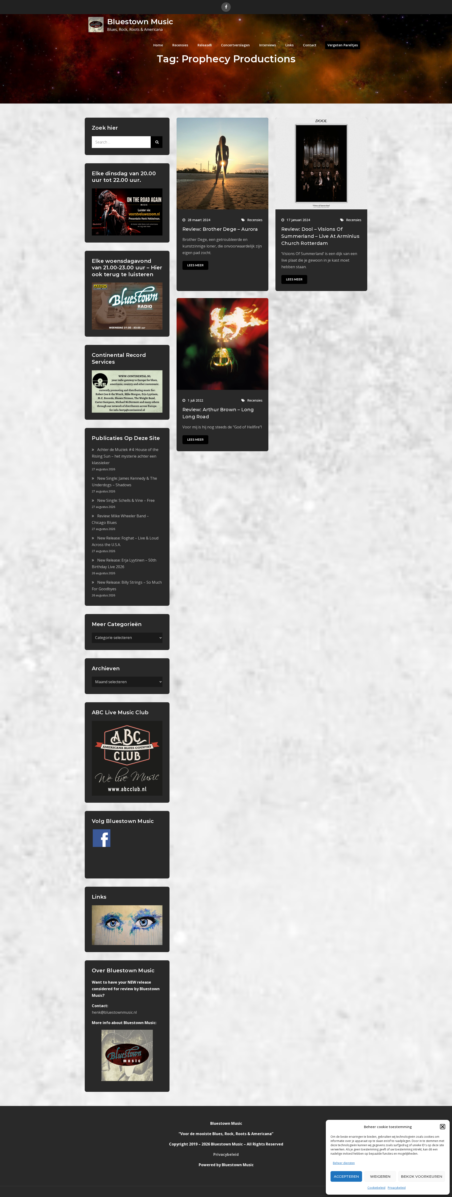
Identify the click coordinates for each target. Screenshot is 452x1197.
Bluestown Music (140, 21)
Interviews (267, 45)
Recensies (180, 45)
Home (158, 45)
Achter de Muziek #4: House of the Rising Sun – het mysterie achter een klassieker (125, 456)
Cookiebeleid (376, 1188)
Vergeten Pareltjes (342, 45)
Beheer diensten (344, 1163)
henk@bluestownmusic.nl (114, 1012)
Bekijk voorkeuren (421, 1176)
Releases (205, 45)
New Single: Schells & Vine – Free (126, 500)
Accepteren (346, 1176)
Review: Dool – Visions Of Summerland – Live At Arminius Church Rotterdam (320, 236)
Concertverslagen (235, 45)
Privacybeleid (397, 1188)
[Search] (156, 142)
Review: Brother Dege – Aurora (220, 229)
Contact (309, 45)
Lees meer (195, 265)
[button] (442, 1126)
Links (289, 45)
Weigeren (380, 1176)
